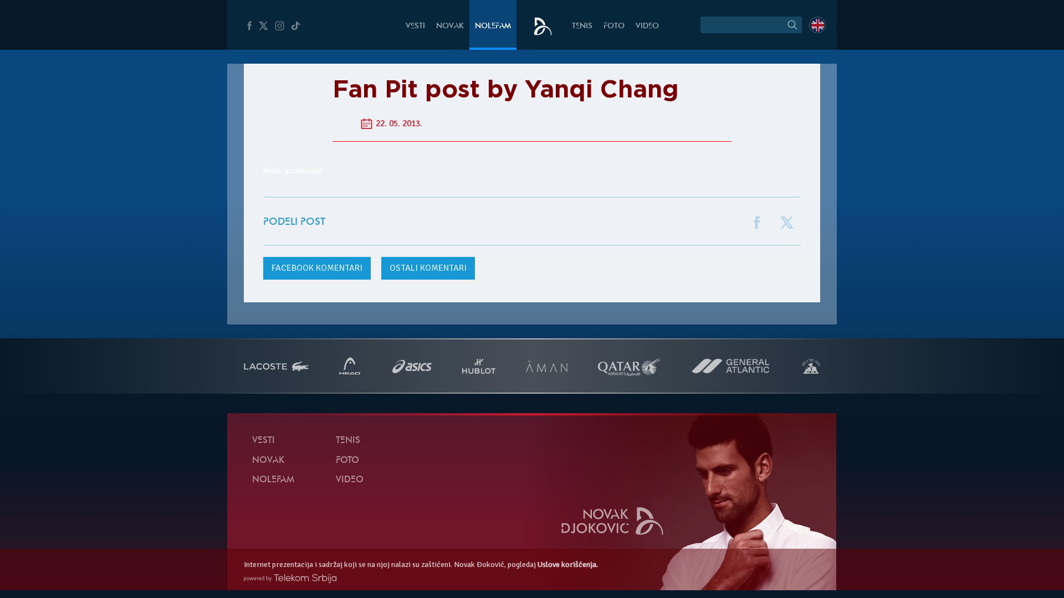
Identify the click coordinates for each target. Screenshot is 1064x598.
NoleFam (493, 26)
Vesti (415, 26)
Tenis (582, 26)
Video (647, 26)
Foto (614, 26)
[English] (817, 25)
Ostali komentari (428, 268)
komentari (317, 268)
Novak (450, 26)
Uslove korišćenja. (568, 564)
